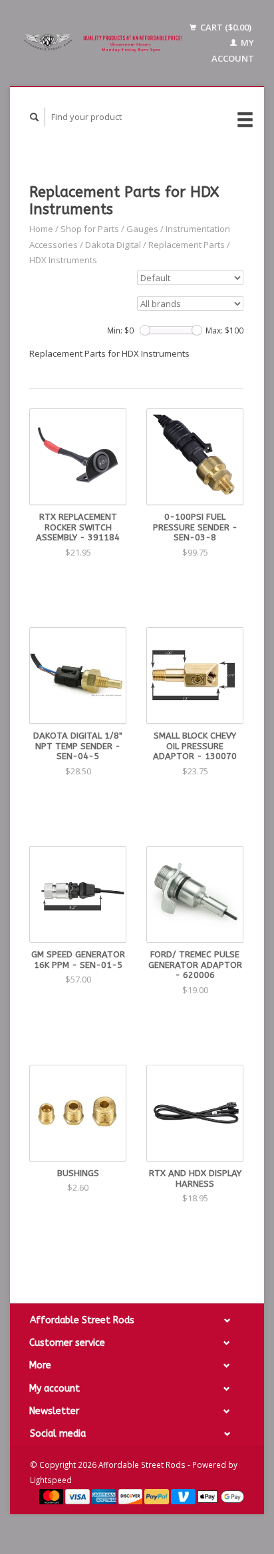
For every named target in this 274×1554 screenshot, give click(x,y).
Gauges (142, 229)
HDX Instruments (63, 260)
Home (41, 229)
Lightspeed (51, 1479)
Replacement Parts (186, 245)
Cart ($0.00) (224, 27)
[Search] (35, 117)
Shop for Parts (90, 229)
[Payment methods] (52, 1496)
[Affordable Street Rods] (105, 43)
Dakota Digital (113, 245)
